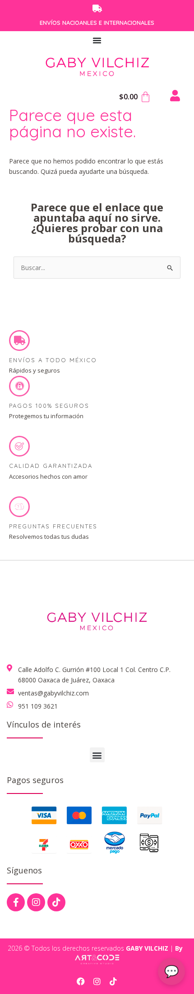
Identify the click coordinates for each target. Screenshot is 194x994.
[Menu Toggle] (97, 40)
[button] (97, 754)
